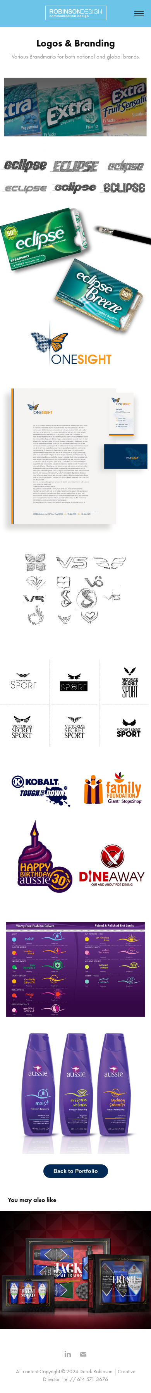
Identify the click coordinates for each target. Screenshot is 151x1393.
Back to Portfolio (75, 1171)
